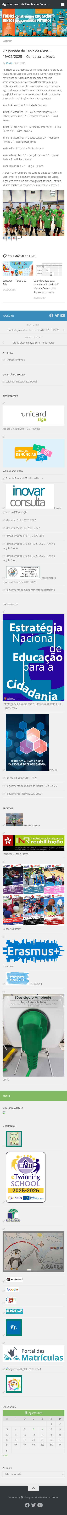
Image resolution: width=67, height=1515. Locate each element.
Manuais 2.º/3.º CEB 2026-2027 (23, 528)
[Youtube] (62, 315)
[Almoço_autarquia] (13, 1313)
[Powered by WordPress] (22, 1497)
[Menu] (62, 4)
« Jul (5, 1455)
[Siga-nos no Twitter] (10, 238)
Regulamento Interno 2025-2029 (23, 793)
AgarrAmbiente (31, 825)
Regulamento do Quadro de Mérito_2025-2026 (31, 785)
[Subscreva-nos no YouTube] (15, 238)
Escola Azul (35, 984)
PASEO (53, 770)
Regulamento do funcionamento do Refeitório (30, 589)
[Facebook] (51, 315)
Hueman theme (50, 1497)
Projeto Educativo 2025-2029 (21, 778)
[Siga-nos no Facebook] (5, 238)
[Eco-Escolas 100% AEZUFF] (12, 1221)
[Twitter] (57, 315)
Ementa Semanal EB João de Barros (24, 478)
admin (9, 63)
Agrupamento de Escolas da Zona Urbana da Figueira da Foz (26, 4)
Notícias (8, 41)
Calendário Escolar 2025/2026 (21, 381)
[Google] (11, 1291)
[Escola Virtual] (13, 1281)
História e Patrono (15, 360)
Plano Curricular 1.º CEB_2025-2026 (25, 536)
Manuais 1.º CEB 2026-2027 (21, 520)
